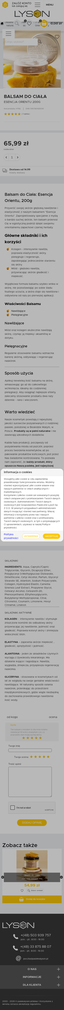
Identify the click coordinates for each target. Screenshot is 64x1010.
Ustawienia (31, 536)
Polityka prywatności (11, 536)
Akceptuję (51, 536)
